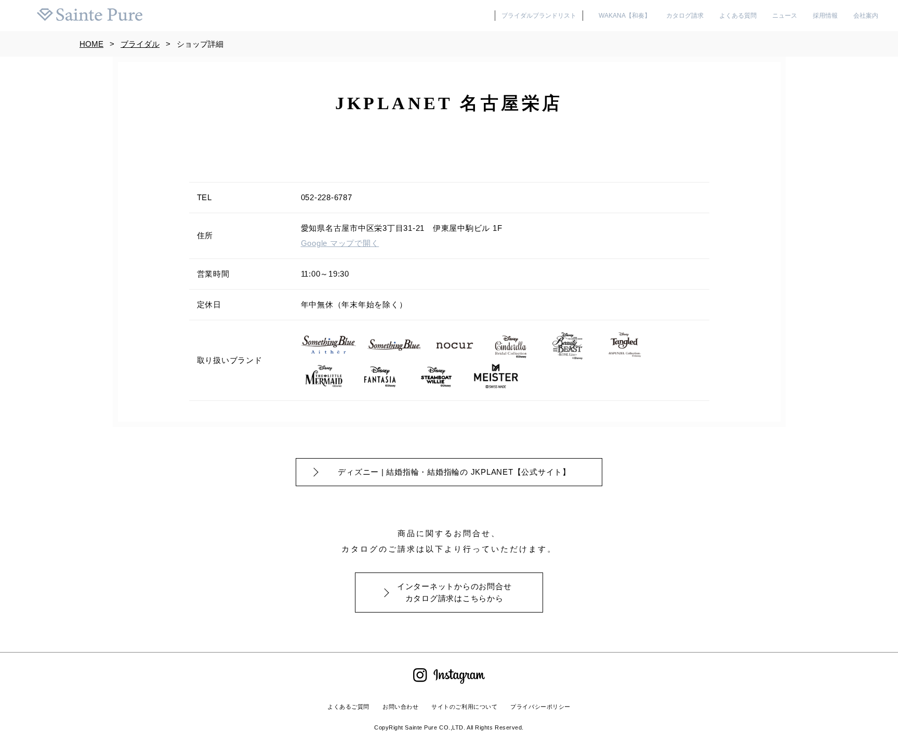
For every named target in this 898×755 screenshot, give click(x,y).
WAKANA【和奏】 (625, 15)
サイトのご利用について (464, 707)
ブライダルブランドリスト (538, 15)
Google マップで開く (340, 243)
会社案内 (865, 15)
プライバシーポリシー (540, 707)
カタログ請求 (685, 15)
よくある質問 (738, 15)
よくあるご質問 (348, 707)
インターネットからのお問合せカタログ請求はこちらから (454, 592)
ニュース (784, 15)
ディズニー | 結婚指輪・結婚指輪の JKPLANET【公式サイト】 (454, 471)
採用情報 (825, 15)
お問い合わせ (400, 707)
